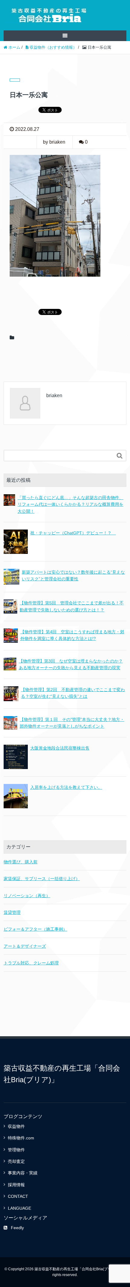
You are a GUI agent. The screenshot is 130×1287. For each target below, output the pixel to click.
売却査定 (16, 1161)
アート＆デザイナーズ (25, 946)
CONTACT (18, 1196)
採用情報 (16, 1184)
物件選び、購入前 (20, 861)
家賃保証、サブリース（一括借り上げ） (42, 878)
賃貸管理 (12, 912)
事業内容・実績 (22, 1172)
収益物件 (16, 1126)
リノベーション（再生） (27, 895)
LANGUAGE (19, 1208)
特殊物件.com (21, 1137)
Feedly (17, 1227)
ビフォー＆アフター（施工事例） (35, 929)
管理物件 (16, 1149)
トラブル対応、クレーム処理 (31, 962)
